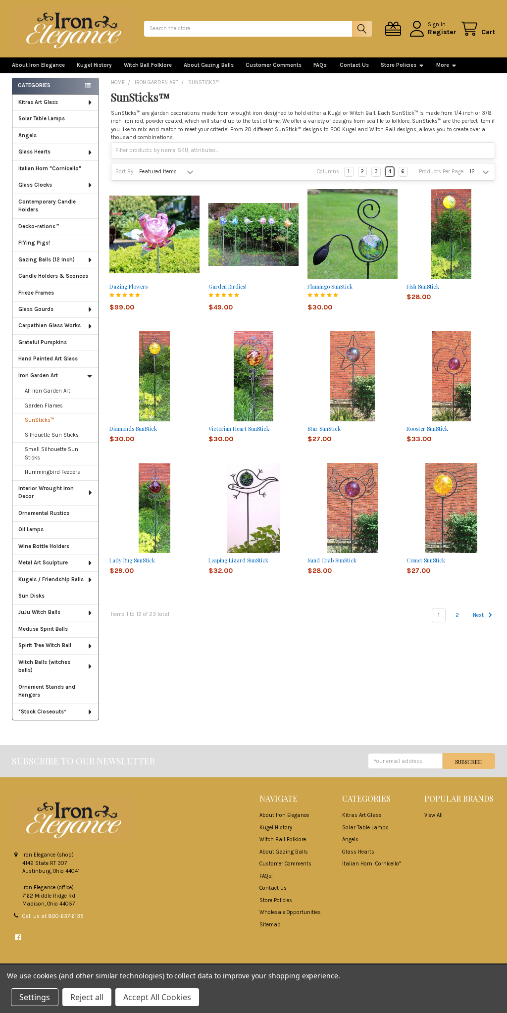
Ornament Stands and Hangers (46, 691)
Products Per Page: (442, 171)
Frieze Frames (36, 293)
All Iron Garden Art (47, 391)
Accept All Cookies (157, 997)
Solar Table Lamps (41, 118)
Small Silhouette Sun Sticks (51, 453)
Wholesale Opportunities (290, 912)
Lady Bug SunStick (132, 560)
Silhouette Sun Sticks (52, 435)
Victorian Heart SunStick (238, 428)
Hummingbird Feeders (52, 472)
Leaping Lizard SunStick (238, 560)
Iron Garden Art (38, 375)
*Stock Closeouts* (42, 712)
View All (433, 815)
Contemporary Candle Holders (47, 206)
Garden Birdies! (227, 286)
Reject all (86, 997)
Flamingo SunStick (330, 286)
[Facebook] (18, 937)
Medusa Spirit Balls (43, 629)
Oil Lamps (31, 529)
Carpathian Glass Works (49, 325)
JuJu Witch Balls (39, 612)
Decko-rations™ (38, 226)
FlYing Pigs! (34, 243)
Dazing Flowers (128, 286)
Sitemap (270, 924)
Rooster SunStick (427, 428)
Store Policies (398, 65)
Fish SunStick (422, 286)
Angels (27, 135)
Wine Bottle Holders (43, 546)
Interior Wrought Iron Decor (46, 492)
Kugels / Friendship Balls (51, 579)
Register (442, 32)
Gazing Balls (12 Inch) (46, 259)
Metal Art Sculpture (43, 562)
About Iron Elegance (38, 65)
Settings (34, 997)
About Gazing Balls (209, 65)
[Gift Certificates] (394, 29)
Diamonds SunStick (133, 428)
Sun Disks (31, 596)
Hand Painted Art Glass (48, 358)
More (442, 65)
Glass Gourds (35, 309)
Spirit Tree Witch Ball (44, 645)
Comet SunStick (425, 560)
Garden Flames (44, 406)
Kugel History (94, 65)
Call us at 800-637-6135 (53, 916)
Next (479, 615)
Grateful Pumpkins (42, 342)
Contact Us (354, 65)
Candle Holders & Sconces (53, 276)
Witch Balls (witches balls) (44, 666)
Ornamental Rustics (43, 513)
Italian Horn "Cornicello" (49, 168)
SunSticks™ (39, 420)
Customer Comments (274, 65)
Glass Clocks (35, 185)
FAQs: (320, 65)
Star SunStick (324, 428)
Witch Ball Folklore (148, 65)
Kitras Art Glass (38, 102)
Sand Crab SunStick (331, 560)
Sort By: (125, 171)
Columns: (329, 171)
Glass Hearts (34, 152)
